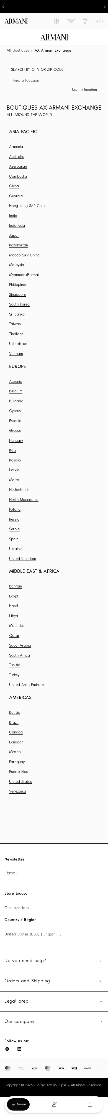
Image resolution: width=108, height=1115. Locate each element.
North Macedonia (23, 500)
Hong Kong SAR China (28, 206)
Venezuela (17, 791)
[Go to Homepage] (54, 37)
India (13, 216)
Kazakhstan (18, 245)
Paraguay (17, 762)
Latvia (14, 470)
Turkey (14, 675)
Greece (15, 431)
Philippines (18, 285)
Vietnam (16, 354)
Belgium (15, 391)
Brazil (14, 723)
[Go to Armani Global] (16, 21)
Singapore (17, 295)
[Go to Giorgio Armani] (56, 21)
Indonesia (17, 226)
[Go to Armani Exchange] (100, 21)
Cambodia (18, 176)
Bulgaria (16, 401)
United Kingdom (22, 559)
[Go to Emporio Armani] (71, 21)
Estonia (15, 421)
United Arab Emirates (27, 685)
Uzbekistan (18, 344)
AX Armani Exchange (53, 50)
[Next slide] (104, 6)
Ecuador (16, 742)
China (14, 186)
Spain (13, 539)
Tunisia (14, 665)
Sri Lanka (17, 314)
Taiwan (15, 324)
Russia (14, 519)
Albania (15, 382)
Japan (14, 236)
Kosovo (15, 460)
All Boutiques (18, 50)
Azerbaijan (18, 166)
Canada (16, 732)
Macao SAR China (24, 255)
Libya (13, 616)
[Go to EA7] (85, 21)
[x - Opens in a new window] (7, 1049)
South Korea (19, 304)
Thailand (16, 334)
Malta (14, 480)
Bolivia (14, 713)
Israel (13, 606)
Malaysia (16, 265)
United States (20, 782)
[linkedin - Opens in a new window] (19, 1049)
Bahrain (15, 586)
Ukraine (15, 549)
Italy (12, 450)
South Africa (19, 655)
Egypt (14, 596)
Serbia (14, 529)
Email (12, 873)
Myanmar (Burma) (24, 275)
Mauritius (16, 626)
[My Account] (54, 1104)
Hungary (16, 441)
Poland (14, 509)
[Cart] (90, 1104)
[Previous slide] (3, 6)
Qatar (14, 636)
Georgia (16, 196)
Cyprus (15, 411)
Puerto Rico (18, 772)
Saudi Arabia (20, 645)
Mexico (15, 752)
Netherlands (19, 490)
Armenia (16, 147)
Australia (16, 157)
